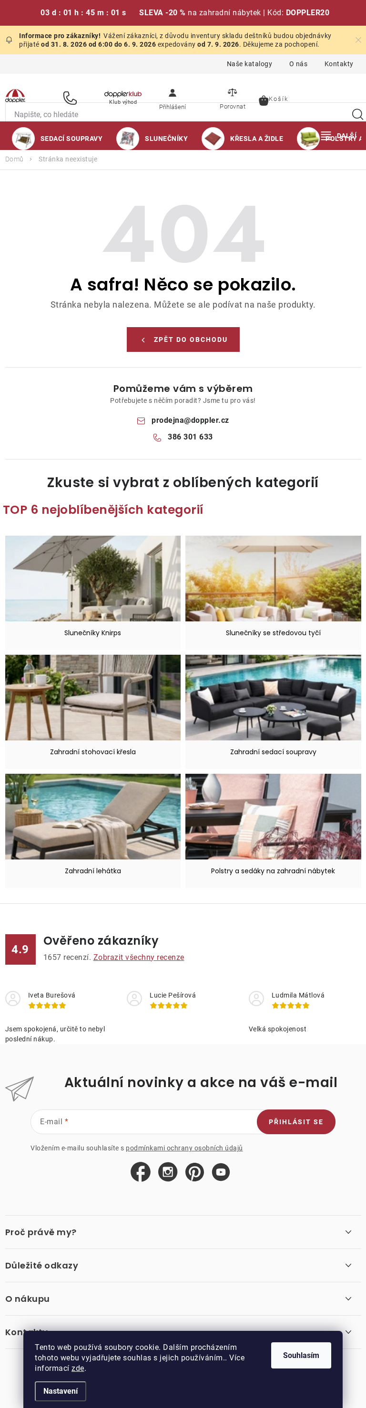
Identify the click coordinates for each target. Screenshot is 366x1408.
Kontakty (339, 64)
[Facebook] (141, 1172)
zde (77, 1368)
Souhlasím (301, 1355)
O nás (298, 64)
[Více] (339, 135)
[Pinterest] (194, 1172)
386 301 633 (71, 98)
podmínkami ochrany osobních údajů (184, 1148)
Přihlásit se (296, 1122)
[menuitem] (57, 138)
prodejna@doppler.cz (190, 420)
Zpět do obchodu (191, 339)
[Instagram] (168, 1172)
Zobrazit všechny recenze (138, 957)
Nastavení (60, 1391)
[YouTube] (221, 1172)
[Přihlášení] (172, 97)
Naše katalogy (250, 64)
